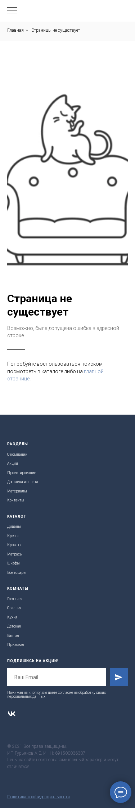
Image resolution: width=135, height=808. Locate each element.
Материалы (17, 491)
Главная (15, 30)
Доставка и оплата (22, 482)
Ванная (13, 636)
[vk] (11, 713)
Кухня (12, 617)
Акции (12, 463)
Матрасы (15, 554)
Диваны (14, 526)
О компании (17, 454)
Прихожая (15, 645)
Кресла (13, 536)
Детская (14, 626)
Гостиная (14, 599)
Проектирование (21, 473)
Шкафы (13, 563)
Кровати (14, 545)
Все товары (16, 573)
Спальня (14, 608)
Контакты (15, 500)
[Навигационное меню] (12, 10)
